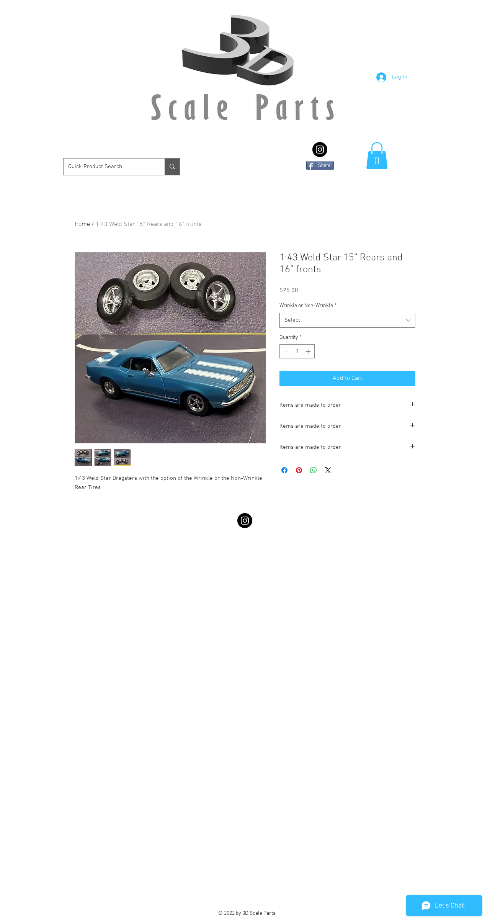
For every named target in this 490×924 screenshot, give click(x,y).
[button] (377, 155)
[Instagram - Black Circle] (319, 149)
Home (82, 224)
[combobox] (347, 320)
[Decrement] (285, 351)
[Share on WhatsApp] (313, 470)
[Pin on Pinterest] (299, 470)
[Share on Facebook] (284, 470)
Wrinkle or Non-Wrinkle (307, 306)
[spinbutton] (297, 351)
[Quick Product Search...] (172, 167)
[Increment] (309, 351)
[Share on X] (328, 470)
